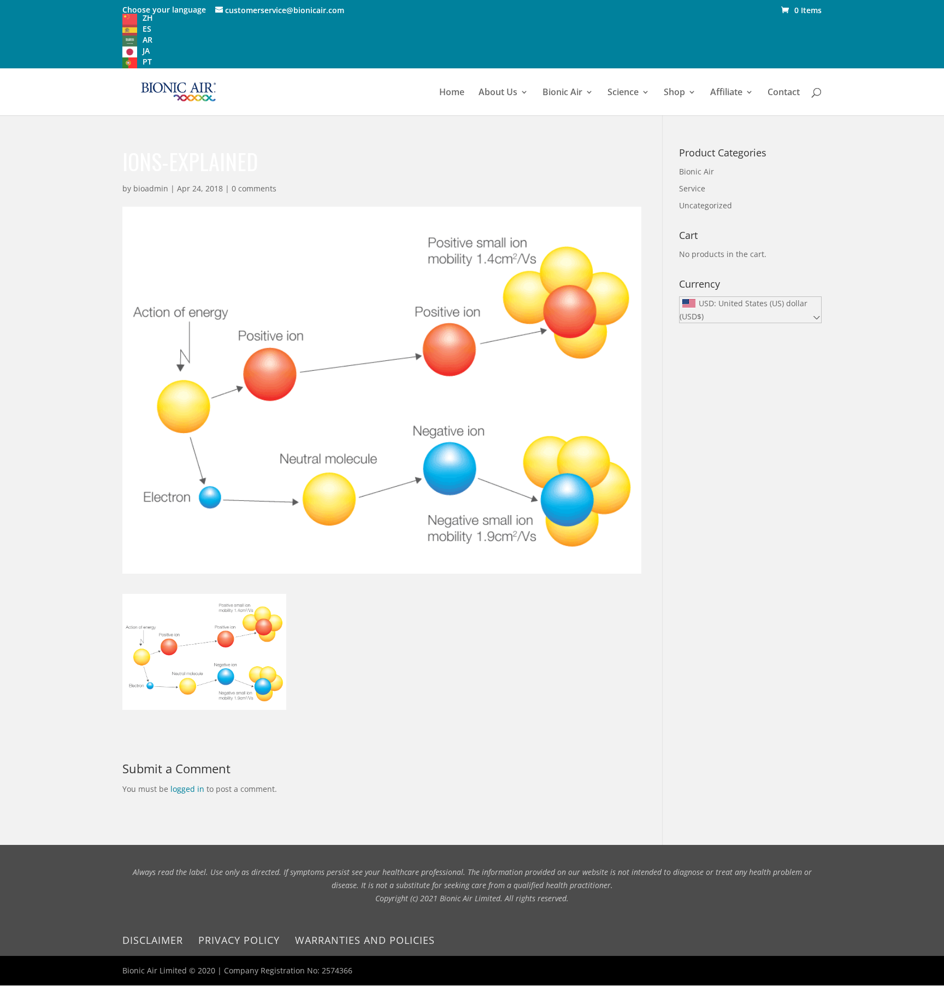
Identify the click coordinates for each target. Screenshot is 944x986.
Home (451, 93)
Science (623, 93)
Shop (674, 93)
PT (147, 61)
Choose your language (164, 9)
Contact (784, 93)
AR (147, 39)
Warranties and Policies (365, 940)
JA (146, 50)
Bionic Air (562, 93)
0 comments (254, 188)
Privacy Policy (239, 940)
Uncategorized (705, 205)
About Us (498, 93)
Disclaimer (152, 940)
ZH (148, 18)
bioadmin (150, 188)
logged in (187, 789)
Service (692, 188)
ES (147, 29)
